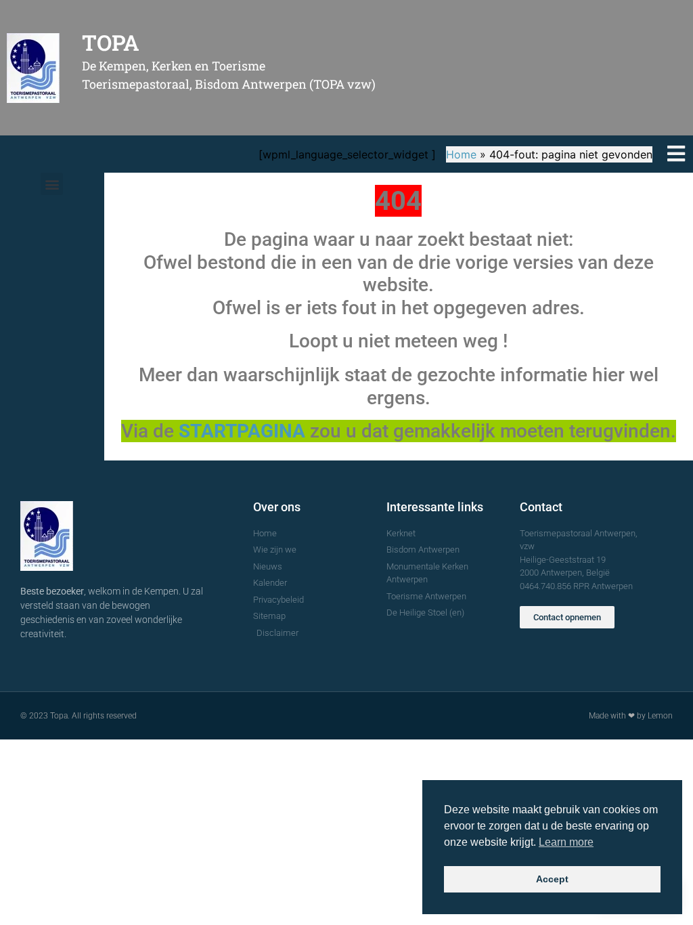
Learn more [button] (566, 842)
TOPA (110, 42)
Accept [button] (552, 879)
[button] (52, 184)
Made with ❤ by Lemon (631, 715)
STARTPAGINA (242, 431)
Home (461, 154)
